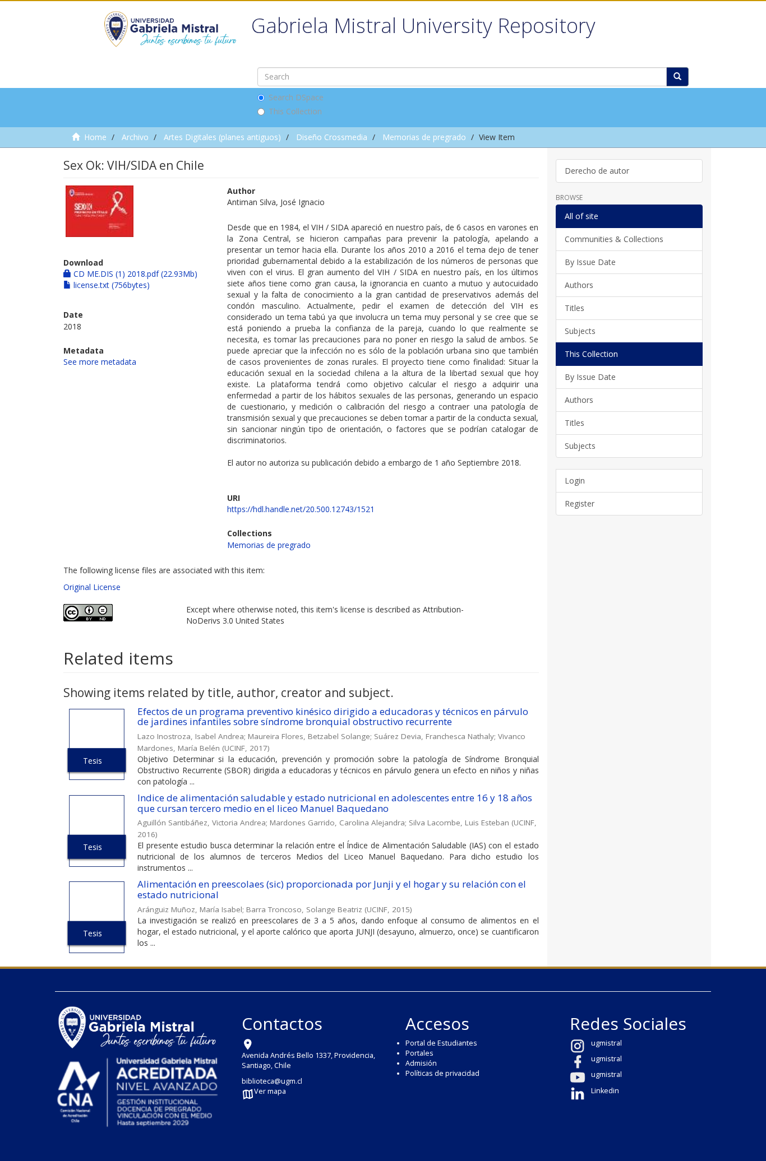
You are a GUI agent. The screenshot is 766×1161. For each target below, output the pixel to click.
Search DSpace (296, 97)
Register (579, 503)
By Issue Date (590, 262)
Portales (419, 1053)
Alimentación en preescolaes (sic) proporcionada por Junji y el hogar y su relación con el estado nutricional (331, 889)
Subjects (580, 331)
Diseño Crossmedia (331, 137)
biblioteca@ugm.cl (272, 1081)
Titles (574, 308)
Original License (92, 587)
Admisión (421, 1063)
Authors (579, 285)
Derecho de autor (597, 170)
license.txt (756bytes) (110, 285)
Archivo (135, 137)
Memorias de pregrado (424, 137)
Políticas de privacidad (442, 1073)
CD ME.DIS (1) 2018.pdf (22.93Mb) (134, 273)
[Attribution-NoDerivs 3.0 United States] (116, 612)
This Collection (295, 111)
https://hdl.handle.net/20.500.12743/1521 (301, 509)
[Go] (677, 76)
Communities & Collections (614, 239)
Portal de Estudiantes (441, 1043)
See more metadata (99, 361)
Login (575, 480)
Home (95, 137)
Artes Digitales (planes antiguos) (222, 137)
